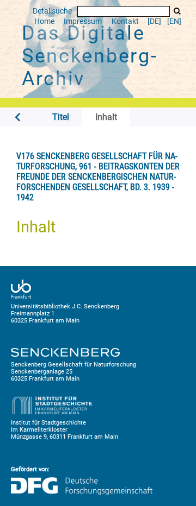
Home (44, 21)
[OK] (177, 11)
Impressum (83, 21)
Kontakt (125, 21)
